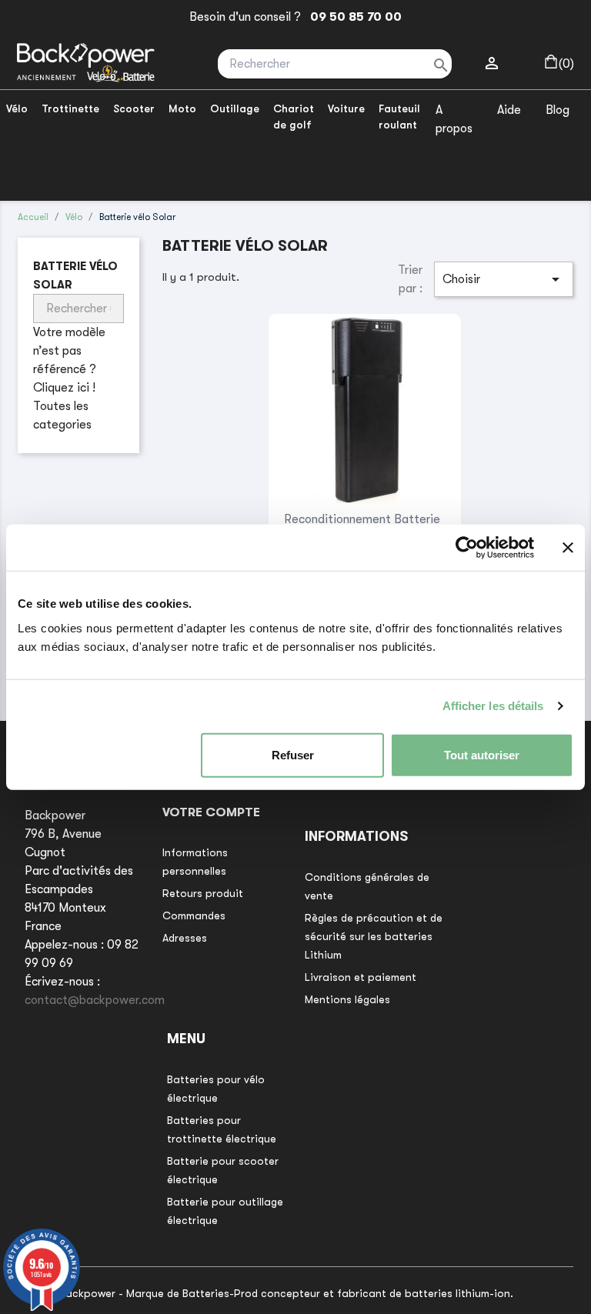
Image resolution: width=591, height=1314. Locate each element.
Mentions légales (347, 999)
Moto (182, 108)
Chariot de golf (293, 116)
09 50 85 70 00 (353, 17)
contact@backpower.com (95, 1000)
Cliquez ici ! (64, 388)
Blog (557, 110)
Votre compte (211, 812)
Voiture (346, 108)
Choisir (504, 279)
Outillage (234, 108)
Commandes (193, 915)
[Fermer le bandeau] (568, 547)
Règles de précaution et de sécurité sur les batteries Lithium (373, 936)
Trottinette (70, 108)
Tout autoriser (481, 754)
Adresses (184, 938)
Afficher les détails (493, 705)
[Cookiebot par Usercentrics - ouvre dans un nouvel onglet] (466, 547)
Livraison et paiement (360, 977)
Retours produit (202, 893)
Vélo (17, 108)
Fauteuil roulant (399, 116)
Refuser (293, 754)
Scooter (134, 108)
